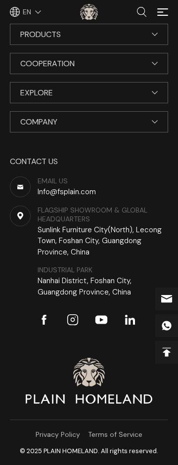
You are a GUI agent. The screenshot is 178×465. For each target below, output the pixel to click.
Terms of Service (115, 434)
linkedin (130, 319)
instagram (72, 319)
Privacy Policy (58, 434)
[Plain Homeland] (89, 12)
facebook (44, 319)
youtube (101, 319)
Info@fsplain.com (166, 299)
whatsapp (166, 325)
